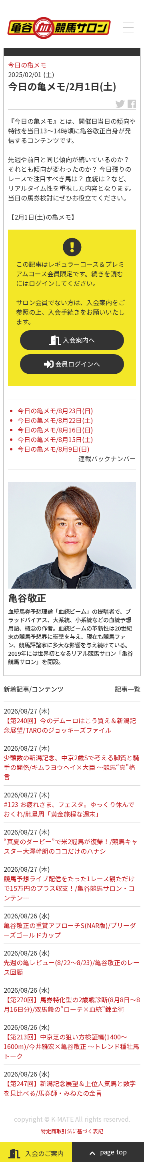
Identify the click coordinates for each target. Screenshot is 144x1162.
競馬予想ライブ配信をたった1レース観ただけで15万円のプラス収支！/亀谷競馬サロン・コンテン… (69, 888)
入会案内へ (78, 340)
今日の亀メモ (27, 64)
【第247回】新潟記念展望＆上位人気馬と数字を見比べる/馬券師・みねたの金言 (70, 1088)
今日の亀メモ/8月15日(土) (55, 439)
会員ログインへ (77, 364)
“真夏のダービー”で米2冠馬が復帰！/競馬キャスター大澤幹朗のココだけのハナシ (71, 846)
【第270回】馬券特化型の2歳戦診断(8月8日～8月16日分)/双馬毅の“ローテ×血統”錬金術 (72, 1004)
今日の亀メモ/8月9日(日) (54, 449)
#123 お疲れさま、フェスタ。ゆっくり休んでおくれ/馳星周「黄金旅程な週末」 (69, 809)
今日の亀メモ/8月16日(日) (55, 429)
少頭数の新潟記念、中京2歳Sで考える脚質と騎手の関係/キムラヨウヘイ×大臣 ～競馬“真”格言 (71, 767)
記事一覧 (127, 689)
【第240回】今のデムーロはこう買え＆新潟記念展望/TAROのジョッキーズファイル (70, 725)
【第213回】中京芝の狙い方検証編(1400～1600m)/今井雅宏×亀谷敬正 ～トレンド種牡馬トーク (71, 1046)
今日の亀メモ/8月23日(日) (55, 410)
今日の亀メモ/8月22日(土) (55, 420)
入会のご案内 (44, 1153)
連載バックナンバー (107, 458)
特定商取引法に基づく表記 (72, 1131)
